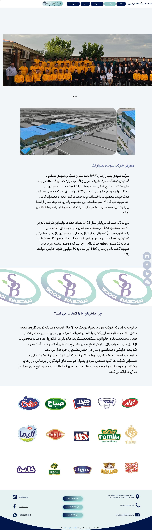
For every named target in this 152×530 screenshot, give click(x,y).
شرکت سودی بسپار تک (70, 528)
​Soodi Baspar (23, 507)
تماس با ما (73, 4)
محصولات (97, 4)
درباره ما (110, 4)
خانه (121, 4)
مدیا (85, 4)
